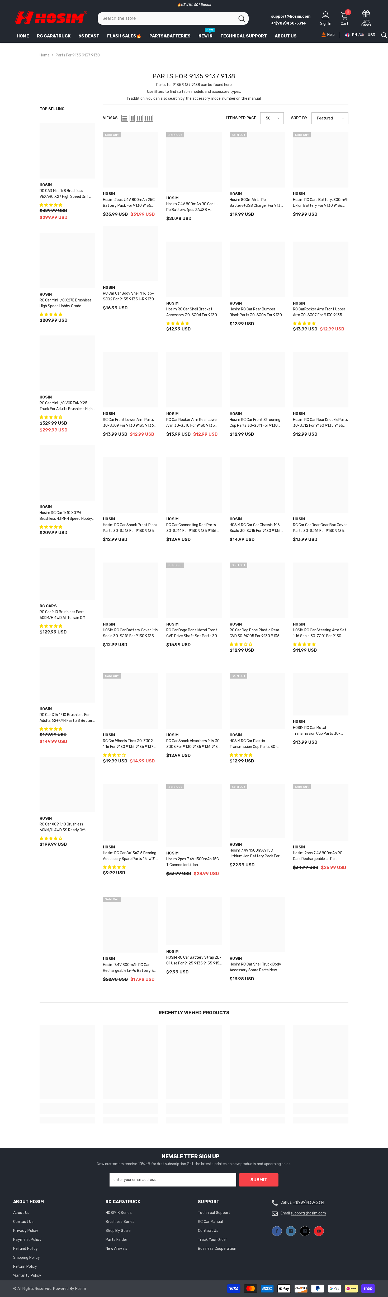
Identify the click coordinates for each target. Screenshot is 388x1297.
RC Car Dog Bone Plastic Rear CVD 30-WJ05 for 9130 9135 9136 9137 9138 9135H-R (255, 633)
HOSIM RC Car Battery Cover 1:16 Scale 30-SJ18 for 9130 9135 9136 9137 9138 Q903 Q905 (130, 633)
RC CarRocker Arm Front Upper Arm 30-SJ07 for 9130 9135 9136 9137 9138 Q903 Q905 (319, 312)
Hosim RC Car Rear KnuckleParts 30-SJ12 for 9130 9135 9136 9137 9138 (320, 423)
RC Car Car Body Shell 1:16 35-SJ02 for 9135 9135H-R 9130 (128, 296)
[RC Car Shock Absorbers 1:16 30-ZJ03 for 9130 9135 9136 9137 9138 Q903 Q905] (194, 701)
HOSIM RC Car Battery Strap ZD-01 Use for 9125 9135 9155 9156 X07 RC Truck (194, 960)
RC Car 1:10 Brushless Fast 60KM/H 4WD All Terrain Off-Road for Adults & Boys (63, 615)
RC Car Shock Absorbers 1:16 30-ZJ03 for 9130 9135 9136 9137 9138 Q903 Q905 (193, 744)
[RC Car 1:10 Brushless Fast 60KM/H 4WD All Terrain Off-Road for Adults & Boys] (67, 574)
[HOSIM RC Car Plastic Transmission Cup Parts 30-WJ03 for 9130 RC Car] (257, 701)
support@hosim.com (308, 1213)
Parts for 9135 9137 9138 (78, 55)
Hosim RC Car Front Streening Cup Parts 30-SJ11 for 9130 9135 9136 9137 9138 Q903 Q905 (255, 423)
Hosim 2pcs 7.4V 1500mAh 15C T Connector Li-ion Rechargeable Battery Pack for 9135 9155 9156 (193, 862)
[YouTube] (319, 1231)
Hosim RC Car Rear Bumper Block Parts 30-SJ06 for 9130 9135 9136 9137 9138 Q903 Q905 (256, 312)
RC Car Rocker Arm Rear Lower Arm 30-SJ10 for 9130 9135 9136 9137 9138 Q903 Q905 (192, 423)
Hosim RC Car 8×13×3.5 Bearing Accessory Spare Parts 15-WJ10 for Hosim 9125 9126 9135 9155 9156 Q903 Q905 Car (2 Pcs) (130, 856)
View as (110, 118)
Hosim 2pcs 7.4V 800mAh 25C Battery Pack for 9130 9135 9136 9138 (129, 203)
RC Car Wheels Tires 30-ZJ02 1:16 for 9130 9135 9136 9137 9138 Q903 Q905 (128, 744)
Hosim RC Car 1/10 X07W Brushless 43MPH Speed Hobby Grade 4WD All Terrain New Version (66, 516)
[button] (51, 205)
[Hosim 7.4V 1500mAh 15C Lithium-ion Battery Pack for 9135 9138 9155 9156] (257, 811)
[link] (67, 1111)
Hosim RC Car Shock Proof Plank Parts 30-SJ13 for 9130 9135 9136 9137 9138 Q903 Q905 (130, 528)
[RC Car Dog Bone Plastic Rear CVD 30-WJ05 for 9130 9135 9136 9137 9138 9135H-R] (257, 590)
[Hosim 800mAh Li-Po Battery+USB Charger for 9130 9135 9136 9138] (257, 160)
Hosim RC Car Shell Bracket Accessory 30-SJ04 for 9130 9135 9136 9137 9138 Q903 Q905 (191, 312)
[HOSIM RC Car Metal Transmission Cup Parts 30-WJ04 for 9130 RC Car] (320, 694)
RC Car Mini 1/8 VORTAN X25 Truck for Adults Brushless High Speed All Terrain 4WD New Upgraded (66, 406)
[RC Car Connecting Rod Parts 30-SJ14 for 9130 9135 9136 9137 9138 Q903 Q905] (194, 485)
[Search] (173, 18)
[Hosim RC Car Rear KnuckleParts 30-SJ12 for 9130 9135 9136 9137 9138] (320, 379)
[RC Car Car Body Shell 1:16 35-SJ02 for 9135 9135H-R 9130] (130, 253)
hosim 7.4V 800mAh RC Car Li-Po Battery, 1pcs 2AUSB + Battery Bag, (192, 207)
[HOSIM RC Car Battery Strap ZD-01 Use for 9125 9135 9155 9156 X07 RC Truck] (194, 921)
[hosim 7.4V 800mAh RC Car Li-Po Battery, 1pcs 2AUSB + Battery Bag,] (194, 162)
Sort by (299, 118)
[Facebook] (277, 1231)
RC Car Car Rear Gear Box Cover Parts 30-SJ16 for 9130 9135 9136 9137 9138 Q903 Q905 (320, 528)
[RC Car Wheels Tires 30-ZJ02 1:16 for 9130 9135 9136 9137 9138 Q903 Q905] (130, 701)
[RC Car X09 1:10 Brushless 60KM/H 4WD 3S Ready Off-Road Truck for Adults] (67, 784)
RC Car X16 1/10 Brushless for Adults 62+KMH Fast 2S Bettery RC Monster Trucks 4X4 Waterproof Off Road (67, 718)
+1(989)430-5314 (308, 1202)
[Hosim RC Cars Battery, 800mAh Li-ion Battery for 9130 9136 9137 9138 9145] (320, 160)
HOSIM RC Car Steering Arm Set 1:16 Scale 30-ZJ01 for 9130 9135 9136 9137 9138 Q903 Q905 (319, 633)
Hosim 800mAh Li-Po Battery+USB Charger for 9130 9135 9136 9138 (256, 203)
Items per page (241, 118)
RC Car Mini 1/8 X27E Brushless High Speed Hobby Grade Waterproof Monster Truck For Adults (66, 303)
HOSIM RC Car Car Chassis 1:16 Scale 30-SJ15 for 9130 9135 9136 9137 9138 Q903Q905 (255, 528)
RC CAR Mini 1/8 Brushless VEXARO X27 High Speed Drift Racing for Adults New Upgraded (67, 194)
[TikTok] (305, 1231)
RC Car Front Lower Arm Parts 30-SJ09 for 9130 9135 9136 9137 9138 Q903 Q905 (128, 423)
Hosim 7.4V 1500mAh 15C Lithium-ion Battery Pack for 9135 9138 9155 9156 (255, 853)
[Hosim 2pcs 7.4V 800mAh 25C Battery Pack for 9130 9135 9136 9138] (130, 160)
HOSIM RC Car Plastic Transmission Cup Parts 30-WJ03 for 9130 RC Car (253, 744)
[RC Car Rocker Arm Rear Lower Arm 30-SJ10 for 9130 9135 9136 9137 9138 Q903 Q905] (194, 379)
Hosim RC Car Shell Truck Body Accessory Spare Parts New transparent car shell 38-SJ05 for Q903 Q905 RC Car (256, 967)
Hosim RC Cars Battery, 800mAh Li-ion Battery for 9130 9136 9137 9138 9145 (320, 203)
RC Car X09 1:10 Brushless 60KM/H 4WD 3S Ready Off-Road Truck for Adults (63, 827)
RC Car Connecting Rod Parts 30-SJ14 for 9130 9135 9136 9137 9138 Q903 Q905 (191, 528)
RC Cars (48, 606)
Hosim (46, 185)
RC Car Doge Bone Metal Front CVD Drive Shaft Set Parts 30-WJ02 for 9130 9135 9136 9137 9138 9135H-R (193, 633)
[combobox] (166, 18)
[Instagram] (291, 1231)
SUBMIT (258, 1179)
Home (45, 55)
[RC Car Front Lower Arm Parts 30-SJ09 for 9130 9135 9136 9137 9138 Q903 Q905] (130, 379)
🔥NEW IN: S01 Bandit (194, 5)
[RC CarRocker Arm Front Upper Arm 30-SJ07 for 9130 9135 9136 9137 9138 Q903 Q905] (320, 269)
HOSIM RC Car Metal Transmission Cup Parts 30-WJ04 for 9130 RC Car (316, 731)
